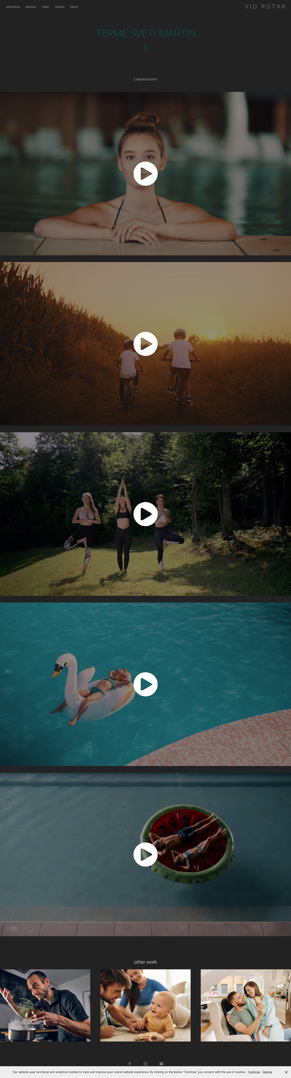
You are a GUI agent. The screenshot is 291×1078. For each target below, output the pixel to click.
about (74, 6)
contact (59, 6)
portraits (31, 6)
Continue (254, 1072)
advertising (13, 6)
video (45, 6)
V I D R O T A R (265, 7)
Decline (267, 1072)
